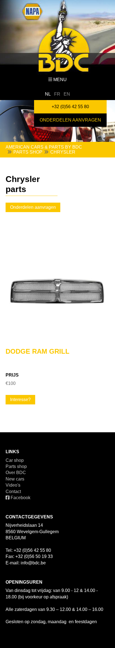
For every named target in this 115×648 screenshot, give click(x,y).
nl (48, 94)
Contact (13, 491)
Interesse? (20, 399)
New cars (15, 479)
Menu (60, 79)
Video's (13, 485)
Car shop (15, 460)
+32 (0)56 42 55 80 (70, 106)
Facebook (19, 497)
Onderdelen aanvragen (70, 120)
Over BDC (16, 472)
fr (57, 94)
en (67, 94)
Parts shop (16, 466)
